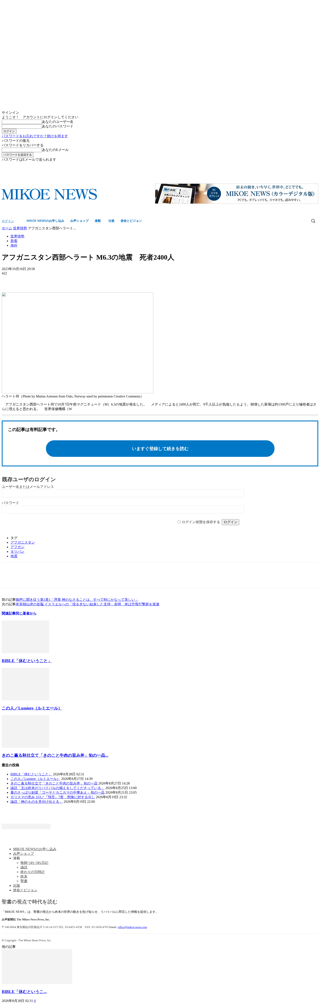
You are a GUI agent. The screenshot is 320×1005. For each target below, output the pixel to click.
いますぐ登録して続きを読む (160, 448)
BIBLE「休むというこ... (24, 991)
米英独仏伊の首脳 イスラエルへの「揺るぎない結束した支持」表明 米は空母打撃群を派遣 (87, 604)
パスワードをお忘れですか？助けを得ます (35, 136)
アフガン (17, 547)
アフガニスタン (22, 542)
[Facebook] (309, 165)
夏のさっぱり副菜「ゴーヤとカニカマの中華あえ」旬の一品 (57, 792)
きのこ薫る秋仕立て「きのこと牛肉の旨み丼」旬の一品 (54, 783)
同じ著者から (26, 613)
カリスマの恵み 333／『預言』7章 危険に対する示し (52, 797)
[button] (313, 220)
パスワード (10, 503)
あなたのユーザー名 (57, 122)
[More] (40, 279)
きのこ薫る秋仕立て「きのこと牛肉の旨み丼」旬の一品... (55, 755)
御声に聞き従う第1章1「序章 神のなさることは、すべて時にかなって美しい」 (77, 599)
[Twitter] (315, 165)
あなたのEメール (55, 150)
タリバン (17, 551)
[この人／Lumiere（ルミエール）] (25, 699)
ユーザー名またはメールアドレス (28, 487)
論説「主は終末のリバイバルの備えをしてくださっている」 (57, 788)
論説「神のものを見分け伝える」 (36, 801)
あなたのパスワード (57, 126)
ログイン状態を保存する (201, 522)
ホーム (7, 228)
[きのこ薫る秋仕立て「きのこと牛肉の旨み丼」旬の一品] (25, 746)
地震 (13, 556)
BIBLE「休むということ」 (27, 660)
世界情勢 (20, 228)
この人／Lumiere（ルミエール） (32, 708)
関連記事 (9, 613)
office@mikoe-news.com (132, 927)
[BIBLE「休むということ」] (25, 652)
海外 (13, 245)
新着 (13, 241)
